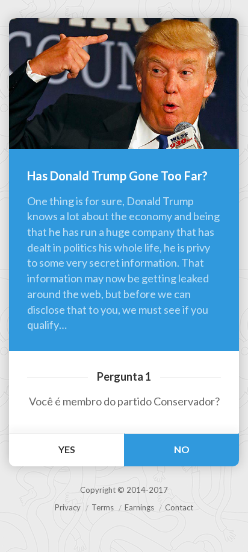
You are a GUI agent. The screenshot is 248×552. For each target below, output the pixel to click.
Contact (179, 507)
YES (66, 449)
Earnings (139, 507)
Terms (102, 507)
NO (182, 449)
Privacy (68, 507)
